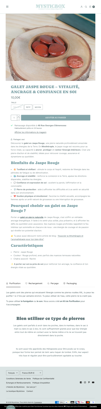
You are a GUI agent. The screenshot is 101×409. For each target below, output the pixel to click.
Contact (29, 391)
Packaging (72, 283)
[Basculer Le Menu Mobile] (9, 6)
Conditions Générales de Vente (18, 378)
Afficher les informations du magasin (30, 132)
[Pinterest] (89, 382)
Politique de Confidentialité (43, 378)
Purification (14, 283)
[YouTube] (93, 382)
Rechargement (35, 283)
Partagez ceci (19, 139)
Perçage (55, 283)
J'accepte (93, 406)
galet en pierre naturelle (31, 217)
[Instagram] (85, 382)
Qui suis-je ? (31, 387)
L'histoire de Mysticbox (15, 387)
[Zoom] (50, 47)
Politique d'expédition (41, 383)
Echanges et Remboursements (18, 383)
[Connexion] (82, 7)
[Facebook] (81, 382)
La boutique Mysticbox (15, 391)
